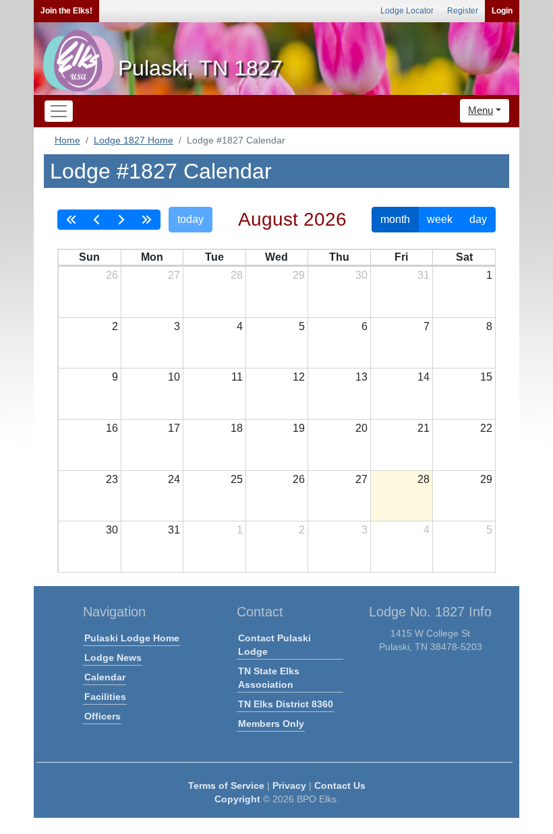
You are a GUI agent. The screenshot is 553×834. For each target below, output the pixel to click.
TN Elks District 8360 (285, 704)
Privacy (289, 785)
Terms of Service (226, 785)
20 (361, 428)
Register (462, 10)
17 (174, 428)
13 (361, 377)
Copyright (237, 799)
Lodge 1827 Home (133, 140)
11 (237, 377)
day (478, 219)
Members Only (271, 723)
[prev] (97, 220)
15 (486, 377)
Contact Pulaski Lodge (274, 645)
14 (423, 377)
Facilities (105, 696)
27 (174, 275)
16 (112, 428)
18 (237, 428)
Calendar (104, 677)
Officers (102, 716)
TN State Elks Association (268, 678)
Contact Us (340, 785)
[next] (121, 220)
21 (423, 428)
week (440, 219)
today (190, 219)
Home (67, 140)
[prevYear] (71, 220)
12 (299, 377)
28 (237, 275)
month (395, 219)
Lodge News (113, 657)
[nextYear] (146, 220)
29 (299, 275)
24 (174, 479)
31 (423, 275)
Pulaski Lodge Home (131, 638)
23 (112, 479)
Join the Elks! (66, 10)
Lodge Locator (407, 10)
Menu (480, 110)
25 (237, 479)
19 (299, 428)
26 (112, 275)
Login (502, 10)
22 (486, 428)
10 (174, 377)
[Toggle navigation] (59, 111)
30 (361, 275)
